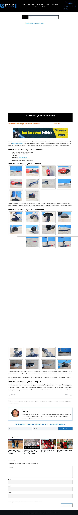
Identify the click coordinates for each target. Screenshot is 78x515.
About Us (66, 2)
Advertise (73, 2)
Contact (70, 2)
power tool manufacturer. (17, 143)
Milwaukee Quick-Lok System (40, 115)
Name (9, 479)
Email (9, 486)
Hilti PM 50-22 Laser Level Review (65, 447)
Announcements (70, 3)
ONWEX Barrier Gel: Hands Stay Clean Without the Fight (15, 447)
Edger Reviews (20, 123)
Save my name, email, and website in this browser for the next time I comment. (26, 502)
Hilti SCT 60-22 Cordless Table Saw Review (48, 447)
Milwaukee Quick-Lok (25, 159)
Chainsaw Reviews (12, 123)
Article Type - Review (12, 401)
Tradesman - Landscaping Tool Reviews (62, 401)
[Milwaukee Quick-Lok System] (40, 68)
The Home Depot (23, 157)
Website (9, 492)
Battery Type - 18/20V (22, 401)
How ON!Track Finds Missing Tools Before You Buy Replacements (32, 447)
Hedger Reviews (28, 123)
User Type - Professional (13, 403)
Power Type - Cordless (47, 401)
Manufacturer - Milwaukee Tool (35, 401)
